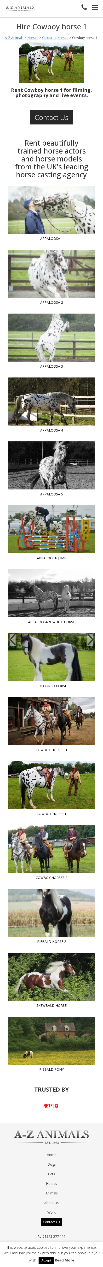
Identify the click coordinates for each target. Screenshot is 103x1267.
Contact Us (51, 117)
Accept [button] (46, 1260)
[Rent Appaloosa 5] (51, 465)
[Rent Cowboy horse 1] (51, 785)
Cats (51, 1174)
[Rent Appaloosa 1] (51, 210)
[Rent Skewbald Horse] (51, 977)
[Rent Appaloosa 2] (51, 274)
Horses (51, 1183)
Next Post (90, 640)
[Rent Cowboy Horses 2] (51, 849)
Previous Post (13, 640)
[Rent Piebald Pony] (51, 1041)
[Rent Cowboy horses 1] (51, 721)
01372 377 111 (54, 1236)
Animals (52, 1193)
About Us (51, 1202)
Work (51, 1212)
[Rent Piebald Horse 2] (51, 913)
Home (51, 1154)
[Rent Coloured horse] (51, 657)
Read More (64, 1260)
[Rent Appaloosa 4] (51, 401)
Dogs (51, 1164)
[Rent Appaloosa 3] (51, 338)
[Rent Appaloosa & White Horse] (51, 593)
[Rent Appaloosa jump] (51, 529)
